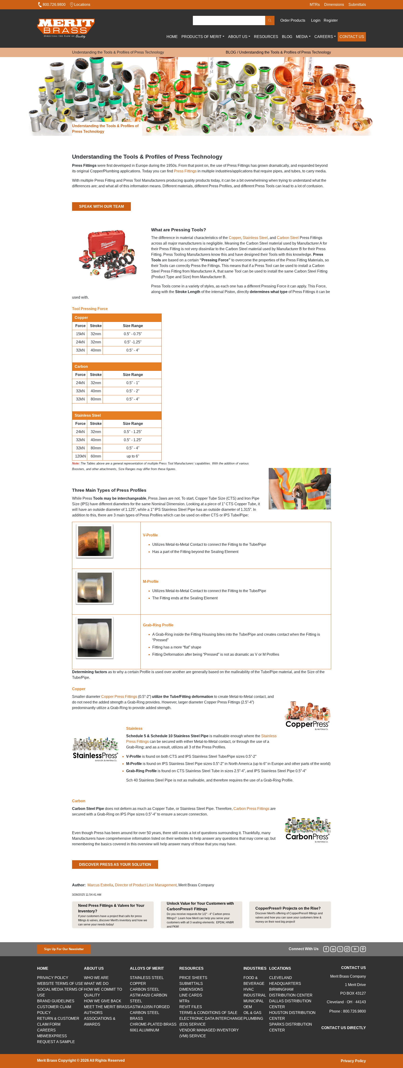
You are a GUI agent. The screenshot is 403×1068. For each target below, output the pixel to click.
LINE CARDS (190, 995)
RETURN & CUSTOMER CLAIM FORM (58, 1021)
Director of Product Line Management (146, 885)
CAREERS (323, 37)
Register (331, 20)
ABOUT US (237, 37)
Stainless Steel (255, 238)
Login (315, 20)
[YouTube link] (355, 949)
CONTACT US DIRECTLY (343, 1028)
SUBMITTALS (191, 984)
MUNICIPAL (253, 1001)
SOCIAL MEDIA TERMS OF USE (60, 992)
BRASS (136, 1018)
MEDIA (302, 37)
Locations (82, 5)
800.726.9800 (54, 5)
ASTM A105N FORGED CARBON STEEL (150, 1010)
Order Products (292, 20)
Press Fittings (185, 171)
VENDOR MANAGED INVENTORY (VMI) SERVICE (209, 1033)
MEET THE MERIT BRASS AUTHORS (107, 1010)
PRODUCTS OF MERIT (201, 37)
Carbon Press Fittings (251, 809)
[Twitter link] (340, 949)
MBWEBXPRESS (52, 1036)
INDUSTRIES (255, 968)
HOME (172, 37)
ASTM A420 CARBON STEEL (148, 998)
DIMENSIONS (191, 989)
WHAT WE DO (96, 984)
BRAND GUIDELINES (55, 1001)
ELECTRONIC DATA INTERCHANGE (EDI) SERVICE (211, 1021)
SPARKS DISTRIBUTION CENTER (290, 1027)
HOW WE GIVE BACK (102, 1001)
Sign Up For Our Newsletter (64, 949)
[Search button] (269, 20)
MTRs (315, 5)
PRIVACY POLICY (52, 978)
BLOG (287, 37)
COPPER (138, 984)
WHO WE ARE (96, 978)
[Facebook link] (326, 949)
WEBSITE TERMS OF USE (60, 984)
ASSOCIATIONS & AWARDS (99, 1021)
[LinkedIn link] (333, 949)
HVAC (248, 989)
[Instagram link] (347, 949)
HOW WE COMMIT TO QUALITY (103, 992)
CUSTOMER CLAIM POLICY (54, 1010)
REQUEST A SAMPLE (56, 1042)
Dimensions (334, 5)
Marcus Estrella (100, 885)
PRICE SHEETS (193, 978)
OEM (247, 1007)
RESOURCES (266, 37)
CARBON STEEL (144, 989)
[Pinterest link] (363, 949)
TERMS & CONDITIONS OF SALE (208, 1013)
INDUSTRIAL (254, 995)
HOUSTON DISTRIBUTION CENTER (292, 1015)
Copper (235, 238)
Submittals (357, 5)
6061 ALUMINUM (144, 1030)
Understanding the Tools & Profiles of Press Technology (285, 52)
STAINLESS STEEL (147, 978)
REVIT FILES (190, 1007)
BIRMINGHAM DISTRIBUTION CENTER (291, 992)
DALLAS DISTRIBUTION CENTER (290, 1004)
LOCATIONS (280, 968)
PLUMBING (253, 1018)
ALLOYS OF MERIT (147, 968)
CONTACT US (352, 37)
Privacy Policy (353, 1061)
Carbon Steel (288, 238)
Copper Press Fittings (119, 697)
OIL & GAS (252, 1013)
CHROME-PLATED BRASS (153, 1024)
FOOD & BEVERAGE (253, 981)
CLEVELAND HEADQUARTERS (285, 981)
